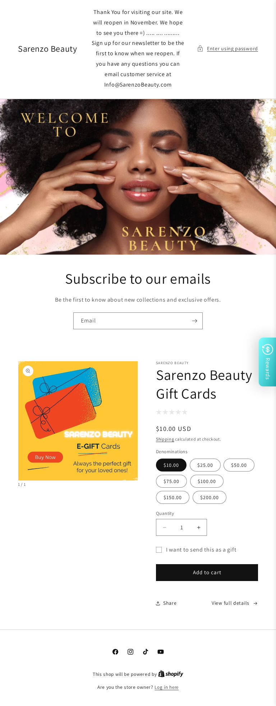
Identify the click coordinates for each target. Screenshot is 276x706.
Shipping (165, 439)
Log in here (167, 687)
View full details (230, 603)
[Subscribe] (194, 320)
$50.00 (239, 465)
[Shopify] (170, 674)
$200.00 (209, 497)
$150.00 (173, 497)
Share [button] (170, 603)
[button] (227, 48)
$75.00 (171, 481)
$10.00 (171, 465)
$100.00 (207, 481)
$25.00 (205, 465)
